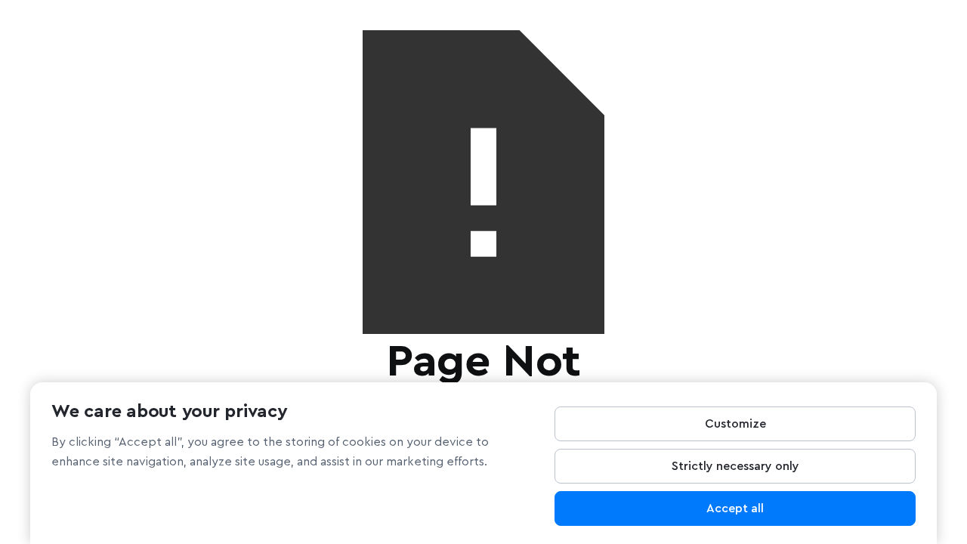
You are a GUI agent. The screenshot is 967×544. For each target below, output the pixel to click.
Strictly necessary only (735, 466)
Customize (735, 424)
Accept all (735, 508)
